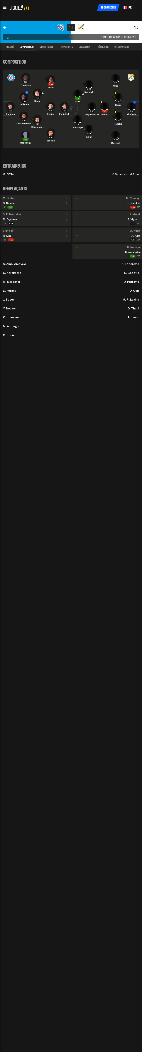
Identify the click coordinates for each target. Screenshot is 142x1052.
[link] (5, 27)
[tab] (10, 46)
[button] (5, 7)
